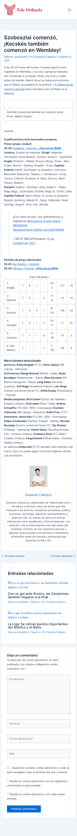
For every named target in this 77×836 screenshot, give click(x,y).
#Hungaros (34, 221)
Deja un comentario (15, 56)
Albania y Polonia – (35, 268)
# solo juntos (52, 221)
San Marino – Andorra (26, 264)
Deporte (35, 602)
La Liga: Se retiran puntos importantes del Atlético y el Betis (38, 625)
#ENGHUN (20, 225)
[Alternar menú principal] (69, 10)
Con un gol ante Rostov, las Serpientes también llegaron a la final (38, 595)
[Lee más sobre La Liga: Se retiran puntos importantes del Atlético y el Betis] (38, 615)
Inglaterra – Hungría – (37, 148)
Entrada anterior (13, 556)
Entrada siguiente (63, 556)
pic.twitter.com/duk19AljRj (46, 229)
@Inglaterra (20, 229)
